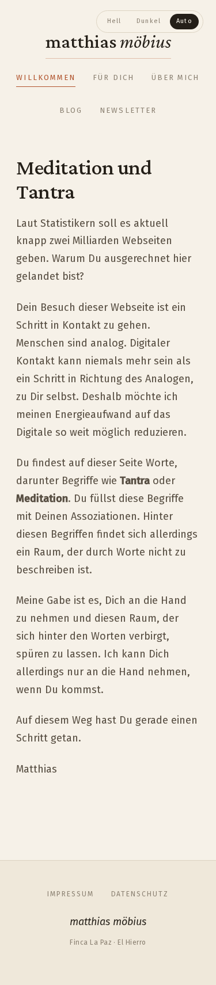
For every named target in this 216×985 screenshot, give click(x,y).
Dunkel (149, 21)
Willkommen (45, 77)
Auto (184, 21)
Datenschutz (140, 894)
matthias (108, 41)
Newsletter (128, 110)
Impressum (70, 894)
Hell (114, 21)
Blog (70, 110)
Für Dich (113, 77)
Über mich (175, 77)
